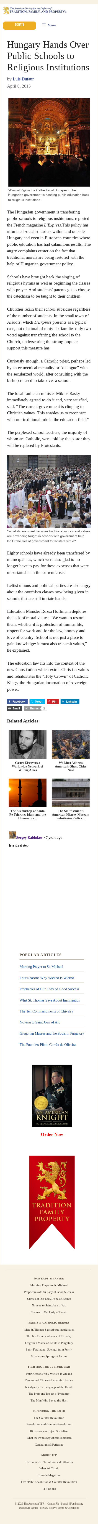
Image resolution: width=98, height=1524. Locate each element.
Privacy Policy (48, 1507)
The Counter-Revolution (49, 1417)
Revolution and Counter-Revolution (48, 1424)
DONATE (19, 24)
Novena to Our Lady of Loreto (49, 1312)
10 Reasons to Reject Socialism (49, 1431)
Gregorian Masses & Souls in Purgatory (49, 1343)
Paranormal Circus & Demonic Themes (49, 1380)
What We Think (49, 1468)
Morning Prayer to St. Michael (41, 967)
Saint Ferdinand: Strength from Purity (49, 1349)
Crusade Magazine (49, 1475)
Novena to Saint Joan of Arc (40, 1022)
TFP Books (49, 1488)
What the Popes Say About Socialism (49, 1437)
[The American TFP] (35, 10)
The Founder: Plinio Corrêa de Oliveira (48, 1045)
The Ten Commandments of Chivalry (46, 1011)
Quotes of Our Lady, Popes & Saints (49, 1298)
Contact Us (53, 1503)
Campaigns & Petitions (49, 1444)
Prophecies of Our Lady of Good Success (49, 989)
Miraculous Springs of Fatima (49, 1356)
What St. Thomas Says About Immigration (50, 1000)
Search (64, 1503)
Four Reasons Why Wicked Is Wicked (47, 978)
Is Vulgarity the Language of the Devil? (49, 1387)
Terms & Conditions (68, 1507)
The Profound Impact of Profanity (49, 1393)
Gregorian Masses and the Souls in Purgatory (52, 1033)
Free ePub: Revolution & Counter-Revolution (49, 1482)
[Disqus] (49, 886)
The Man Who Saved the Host (49, 1400)
